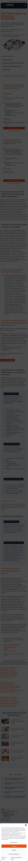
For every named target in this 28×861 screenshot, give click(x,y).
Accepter (14, 846)
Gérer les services (13, 842)
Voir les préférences (14, 854)
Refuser (14, 850)
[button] (26, 825)
